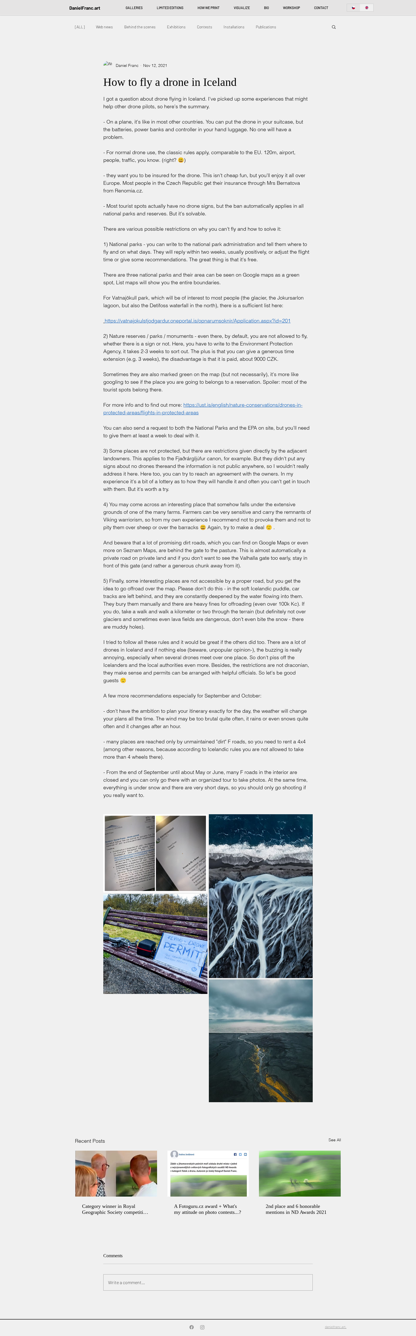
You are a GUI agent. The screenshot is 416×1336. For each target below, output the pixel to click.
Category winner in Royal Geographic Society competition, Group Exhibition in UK (116, 1209)
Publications (266, 26)
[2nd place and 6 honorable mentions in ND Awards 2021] (300, 1174)
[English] (366, 7)
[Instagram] (202, 1327)
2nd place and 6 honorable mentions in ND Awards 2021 (296, 1209)
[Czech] (353, 7)
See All (335, 1139)
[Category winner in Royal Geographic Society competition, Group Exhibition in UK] (116, 1174)
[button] (333, 26)
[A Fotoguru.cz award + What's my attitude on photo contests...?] (208, 1174)
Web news (104, 26)
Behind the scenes (140, 26)
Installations (234, 26)
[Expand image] (155, 853)
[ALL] (80, 26)
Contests (204, 26)
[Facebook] (191, 1327)
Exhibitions (176, 26)
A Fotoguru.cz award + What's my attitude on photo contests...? (207, 1209)
